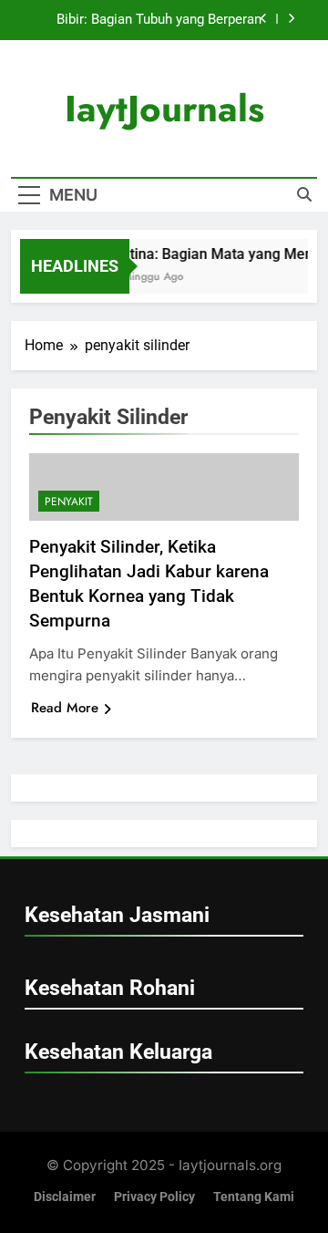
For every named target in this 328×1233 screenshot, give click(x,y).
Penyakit (69, 501)
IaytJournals (164, 108)
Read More (64, 708)
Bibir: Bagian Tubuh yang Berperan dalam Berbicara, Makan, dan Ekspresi (146, 20)
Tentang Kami (253, 1197)
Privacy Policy (154, 1197)
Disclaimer (65, 1197)
